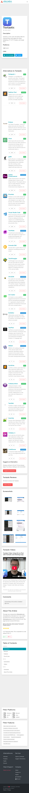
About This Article (8, 672)
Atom (10, 138)
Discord (5, 763)
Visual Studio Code (14, 212)
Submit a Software (19, 756)
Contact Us (18, 772)
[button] (27, 2)
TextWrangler (12, 258)
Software (5, 756)
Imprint (17, 774)
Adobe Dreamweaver (12, 175)
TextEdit (11, 403)
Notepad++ (12, 74)
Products (5, 759)
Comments (6, 669)
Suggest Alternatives (20, 759)
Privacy (9, 790)
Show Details (22, 88)
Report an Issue (7, 770)
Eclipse (10, 122)
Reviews (6, 651)
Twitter (19, 55)
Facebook (18, 777)
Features (6, 654)
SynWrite (11, 365)
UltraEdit (11, 277)
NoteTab (11, 418)
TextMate (11, 231)
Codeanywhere (13, 384)
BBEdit (10, 346)
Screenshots (7, 662)
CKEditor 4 (11, 433)
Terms (4, 790)
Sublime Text (12, 92)
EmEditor (11, 313)
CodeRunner (12, 449)
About (16, 770)
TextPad (11, 328)
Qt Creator (11, 295)
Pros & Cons (7, 656)
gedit (10, 157)
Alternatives (7, 649)
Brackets (11, 194)
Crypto (4, 761)
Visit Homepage (9, 55)
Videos (5, 664)
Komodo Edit (12, 245)
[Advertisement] (14, 10)
